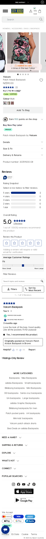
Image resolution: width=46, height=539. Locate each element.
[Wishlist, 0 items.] (35, 11)
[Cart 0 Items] (39, 11)
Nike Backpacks (29, 378)
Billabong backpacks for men (23, 408)
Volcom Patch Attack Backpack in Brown (22, 342)
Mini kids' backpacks (23, 418)
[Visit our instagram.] (13, 484)
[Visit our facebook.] (18, 484)
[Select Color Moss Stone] (8, 103)
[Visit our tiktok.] (28, 484)
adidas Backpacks (14, 383)
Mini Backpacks (34, 388)
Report (32, 349)
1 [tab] (18, 74)
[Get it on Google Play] (24, 500)
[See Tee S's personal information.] (11, 311)
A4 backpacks (33, 413)
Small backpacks (33, 383)
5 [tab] (28, 74)
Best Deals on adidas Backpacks (23, 428)
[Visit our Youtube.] (23, 484)
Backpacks (35, 28)
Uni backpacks (14, 398)
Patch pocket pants (15, 413)
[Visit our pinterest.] (33, 484)
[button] (5, 11)
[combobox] (23, 19)
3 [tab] (23, 74)
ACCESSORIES (17, 28)
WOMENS (6, 28)
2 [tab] (20, 74)
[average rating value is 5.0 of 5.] (9, 87)
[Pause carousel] (42, 2)
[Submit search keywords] (41, 19)
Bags (26, 28)
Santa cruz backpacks (31, 393)
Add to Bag (23, 110)
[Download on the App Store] (24, 491)
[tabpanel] (23, 53)
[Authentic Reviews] (8, 177)
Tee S (6, 311)
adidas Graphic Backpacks (23, 403)
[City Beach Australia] (17, 11)
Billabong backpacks (15, 388)
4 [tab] (25, 74)
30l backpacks (11, 393)
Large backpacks (30, 398)
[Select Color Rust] (12, 103)
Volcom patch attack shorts (23, 423)
